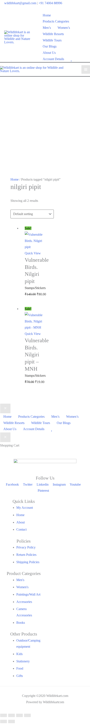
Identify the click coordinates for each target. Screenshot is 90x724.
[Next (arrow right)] (11, 721)
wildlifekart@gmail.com (20, 3)
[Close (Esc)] (27, 715)
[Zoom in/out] (3, 715)
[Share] (19, 715)
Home (14, 179)
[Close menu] (5, 408)
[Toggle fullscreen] (11, 715)
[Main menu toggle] (85, 69)
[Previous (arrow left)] (3, 721)
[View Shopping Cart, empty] (83, 37)
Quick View (33, 253)
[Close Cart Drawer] (5, 437)
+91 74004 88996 (50, 3)
